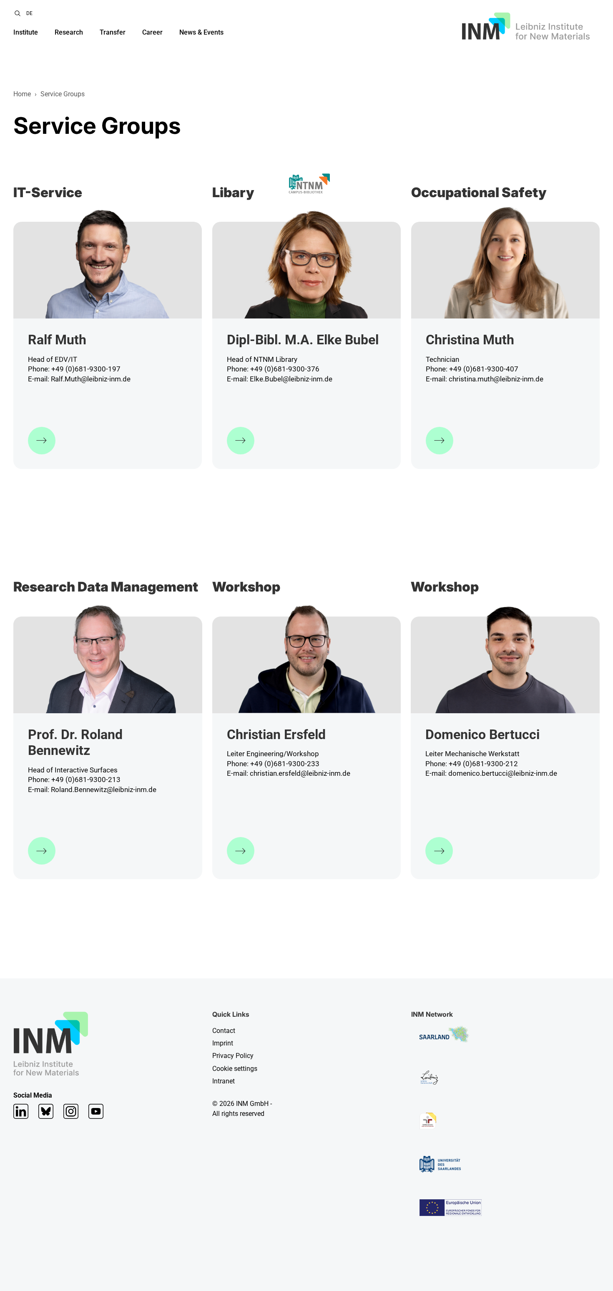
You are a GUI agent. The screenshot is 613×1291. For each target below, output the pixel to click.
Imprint (222, 1043)
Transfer (113, 32)
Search (17, 13)
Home (22, 94)
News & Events (201, 32)
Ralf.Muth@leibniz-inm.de (91, 379)
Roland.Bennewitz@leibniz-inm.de (103, 789)
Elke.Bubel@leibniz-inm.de (291, 379)
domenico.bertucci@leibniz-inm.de (502, 773)
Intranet (223, 1081)
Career (152, 32)
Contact (223, 1031)
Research (69, 32)
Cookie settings (234, 1069)
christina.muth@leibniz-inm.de (496, 379)
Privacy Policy (233, 1056)
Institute (25, 32)
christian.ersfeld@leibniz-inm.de (300, 773)
